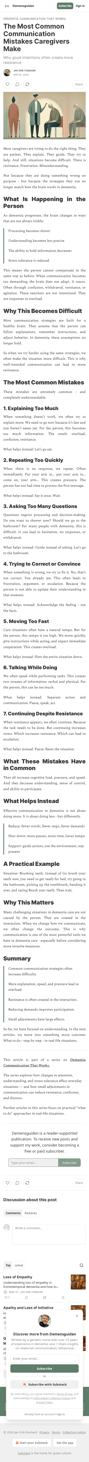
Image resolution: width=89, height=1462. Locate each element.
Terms (56, 1432)
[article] (44, 1287)
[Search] (81, 1265)
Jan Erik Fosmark (24, 70)
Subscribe (65, 6)
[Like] (7, 84)
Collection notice (74, 1432)
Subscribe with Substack (47, 1384)
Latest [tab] (19, 1265)
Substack (24, 1453)
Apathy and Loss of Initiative (28, 1308)
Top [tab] (8, 1265)
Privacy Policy (44, 1402)
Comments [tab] (13, 1213)
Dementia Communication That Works (34, 18)
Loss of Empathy (17, 1277)
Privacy (44, 1432)
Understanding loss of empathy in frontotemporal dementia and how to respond (30, 1284)
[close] (77, 1316)
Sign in (80, 6)
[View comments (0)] (17, 84)
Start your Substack (33, 1443)
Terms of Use (64, 1394)
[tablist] (21, 1213)
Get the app (65, 1443)
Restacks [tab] (31, 1213)
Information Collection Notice (52, 1398)
